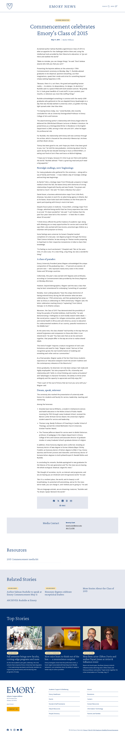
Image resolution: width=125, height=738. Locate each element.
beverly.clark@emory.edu (74, 526)
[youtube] (18, 730)
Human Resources (93, 704)
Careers (89, 699)
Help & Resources (54, 709)
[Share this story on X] (58, 501)
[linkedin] (21, 730)
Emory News (62, 6)
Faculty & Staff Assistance (57, 704)
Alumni (89, 689)
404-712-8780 (70, 528)
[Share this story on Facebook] (54, 501)
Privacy (85, 730)
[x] (11, 730)
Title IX (90, 730)
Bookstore (90, 694)
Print (64, 505)
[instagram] (14, 730)
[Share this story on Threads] (67, 501)
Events (51, 699)
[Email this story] (71, 501)
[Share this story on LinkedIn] (63, 501)
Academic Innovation (62, 20)
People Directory (54, 714)
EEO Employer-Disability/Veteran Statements (105, 730)
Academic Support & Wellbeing (58, 689)
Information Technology (95, 709)
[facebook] (8, 730)
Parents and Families (94, 714)
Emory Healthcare (54, 694)
